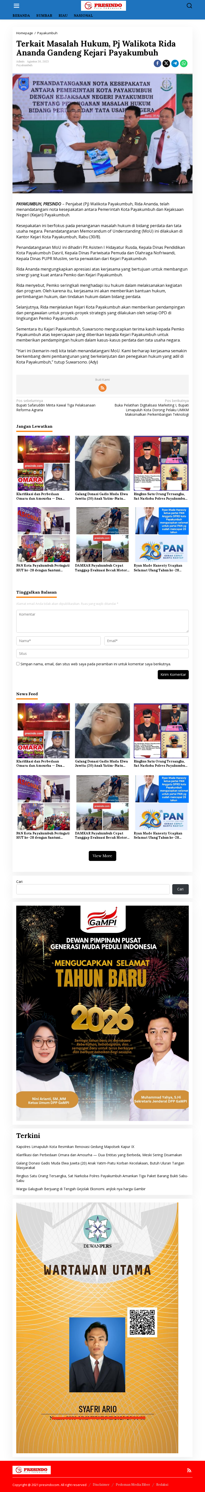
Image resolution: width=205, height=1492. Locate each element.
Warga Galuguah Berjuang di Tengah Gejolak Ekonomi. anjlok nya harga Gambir (81, 1188)
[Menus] (16, 5)
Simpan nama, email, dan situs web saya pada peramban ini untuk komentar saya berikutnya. (95, 664)
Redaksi (162, 1485)
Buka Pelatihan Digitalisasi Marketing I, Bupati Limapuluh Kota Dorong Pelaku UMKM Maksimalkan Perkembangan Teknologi (151, 407)
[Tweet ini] (166, 63)
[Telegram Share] (175, 63)
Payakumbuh (24, 65)
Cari (19, 881)
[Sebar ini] (157, 63)
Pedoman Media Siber (133, 1485)
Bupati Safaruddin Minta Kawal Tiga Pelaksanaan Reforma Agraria (56, 405)
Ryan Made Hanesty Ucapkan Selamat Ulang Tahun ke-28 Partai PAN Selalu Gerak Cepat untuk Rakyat (159, 567)
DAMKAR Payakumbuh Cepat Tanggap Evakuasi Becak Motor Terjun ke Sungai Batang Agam (101, 567)
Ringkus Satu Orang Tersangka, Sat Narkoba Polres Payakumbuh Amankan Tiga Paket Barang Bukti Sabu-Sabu (160, 496)
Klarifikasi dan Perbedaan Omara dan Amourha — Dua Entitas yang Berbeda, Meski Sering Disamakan (39, 496)
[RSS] (102, 388)
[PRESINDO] (103, 5)
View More (102, 855)
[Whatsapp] (184, 63)
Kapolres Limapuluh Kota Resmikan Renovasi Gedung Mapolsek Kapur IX (75, 1146)
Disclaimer (101, 1485)
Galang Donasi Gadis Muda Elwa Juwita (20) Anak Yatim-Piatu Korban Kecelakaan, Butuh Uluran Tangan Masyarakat (101, 496)
